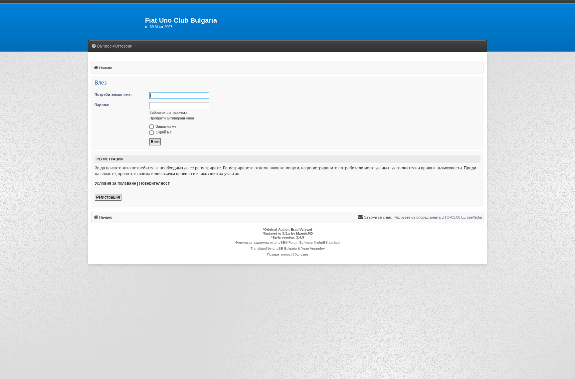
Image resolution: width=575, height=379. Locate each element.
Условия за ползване (115, 183)
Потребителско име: (113, 94)
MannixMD (304, 233)
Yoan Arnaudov (313, 248)
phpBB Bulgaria (285, 248)
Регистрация (108, 197)
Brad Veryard (301, 229)
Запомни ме (165, 126)
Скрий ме (163, 132)
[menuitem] (111, 46)
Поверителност (154, 183)
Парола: (102, 105)
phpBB (280, 242)
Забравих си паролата (168, 112)
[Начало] (116, 22)
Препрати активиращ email (171, 118)
